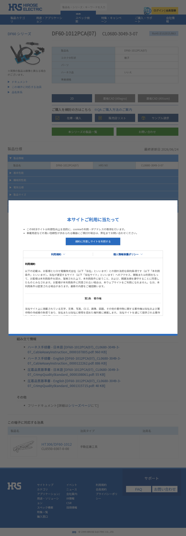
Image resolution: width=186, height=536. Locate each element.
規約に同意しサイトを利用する (93, 241)
